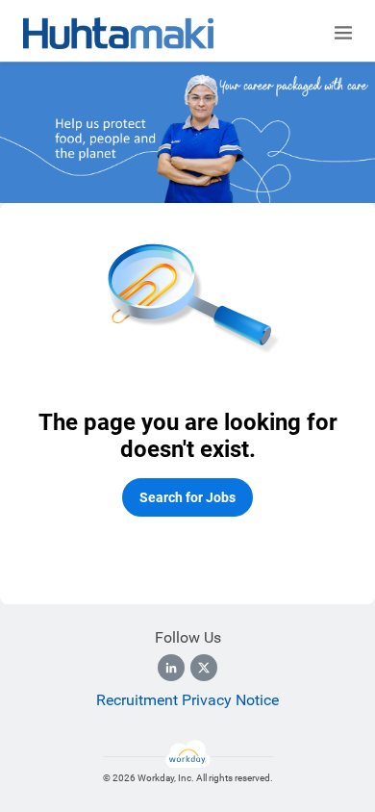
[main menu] (343, 33)
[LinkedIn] (171, 667)
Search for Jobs (187, 497)
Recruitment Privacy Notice (187, 700)
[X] (203, 667)
